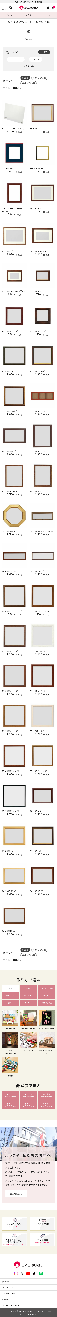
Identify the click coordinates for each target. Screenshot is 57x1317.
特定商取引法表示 (9, 1293)
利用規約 (6, 1299)
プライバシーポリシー (10, 1305)
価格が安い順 (39, 77)
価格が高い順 (28, 83)
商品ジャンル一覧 (23, 21)
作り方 (9, 15)
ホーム (6, 21)
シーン (47, 15)
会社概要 (6, 1281)
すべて (44, 52)
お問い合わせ (7, 1287)
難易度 (28, 15)
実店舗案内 (16, 1193)
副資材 (39, 21)
